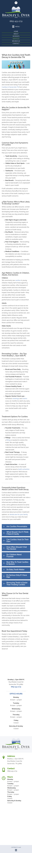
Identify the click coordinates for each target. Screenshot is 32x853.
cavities (18, 280)
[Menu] (16, 850)
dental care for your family (18, 514)
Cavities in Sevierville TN (10, 87)
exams (24, 398)
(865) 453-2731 (16, 21)
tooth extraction (23, 469)
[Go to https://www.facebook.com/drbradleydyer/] (16, 3)
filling (8, 440)
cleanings (15, 398)
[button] (16, 526)
